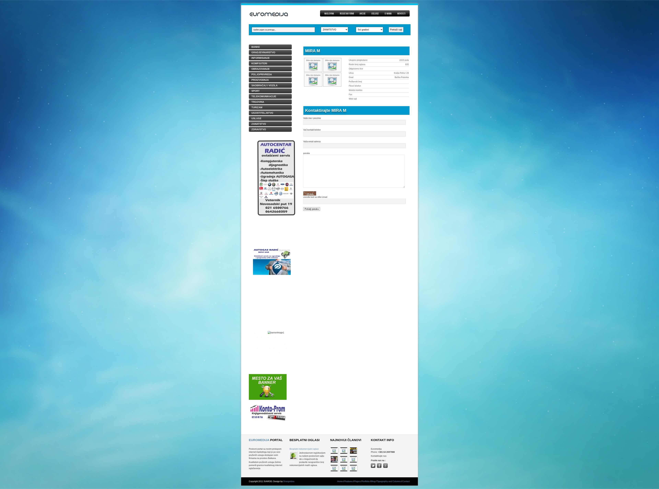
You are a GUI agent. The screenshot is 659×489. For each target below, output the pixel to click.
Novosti (401, 13)
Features (348, 481)
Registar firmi (347, 13)
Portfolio (365, 481)
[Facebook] (379, 467)
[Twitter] (373, 467)
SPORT (255, 91)
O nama (388, 13)
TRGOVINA (257, 102)
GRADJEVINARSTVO (263, 52)
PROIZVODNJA (260, 80)
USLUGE (256, 118)
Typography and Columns (389, 481)
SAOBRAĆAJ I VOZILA (264, 85)
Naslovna (329, 13)
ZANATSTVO (258, 124)
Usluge (375, 13)
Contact (406, 481)
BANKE (255, 47)
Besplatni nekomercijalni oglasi (304, 449)
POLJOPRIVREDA (261, 74)
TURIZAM (256, 107)
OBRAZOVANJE (260, 69)
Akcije (363, 13)
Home (340, 481)
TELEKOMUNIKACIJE (263, 96)
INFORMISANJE (260, 58)
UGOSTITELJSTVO (262, 113)
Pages (357, 481)
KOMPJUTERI (259, 63)
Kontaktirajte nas (378, 456)
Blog (373, 481)
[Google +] (385, 467)
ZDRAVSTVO (258, 129)
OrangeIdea (288, 481)
